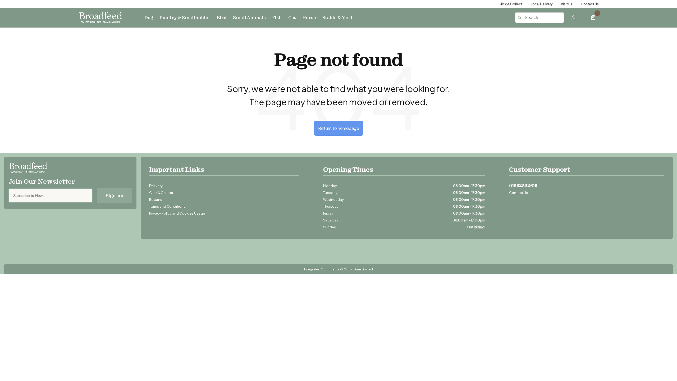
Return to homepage (338, 127)
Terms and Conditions (167, 206)
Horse (309, 17)
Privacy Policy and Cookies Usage (177, 213)
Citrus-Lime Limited (358, 269)
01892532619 (523, 185)
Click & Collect (161, 192)
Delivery (156, 185)
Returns (155, 199)
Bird (222, 17)
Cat (292, 17)
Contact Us (518, 192)
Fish (277, 17)
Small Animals (249, 17)
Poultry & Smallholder (185, 17)
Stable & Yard (337, 17)
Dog (148, 17)
